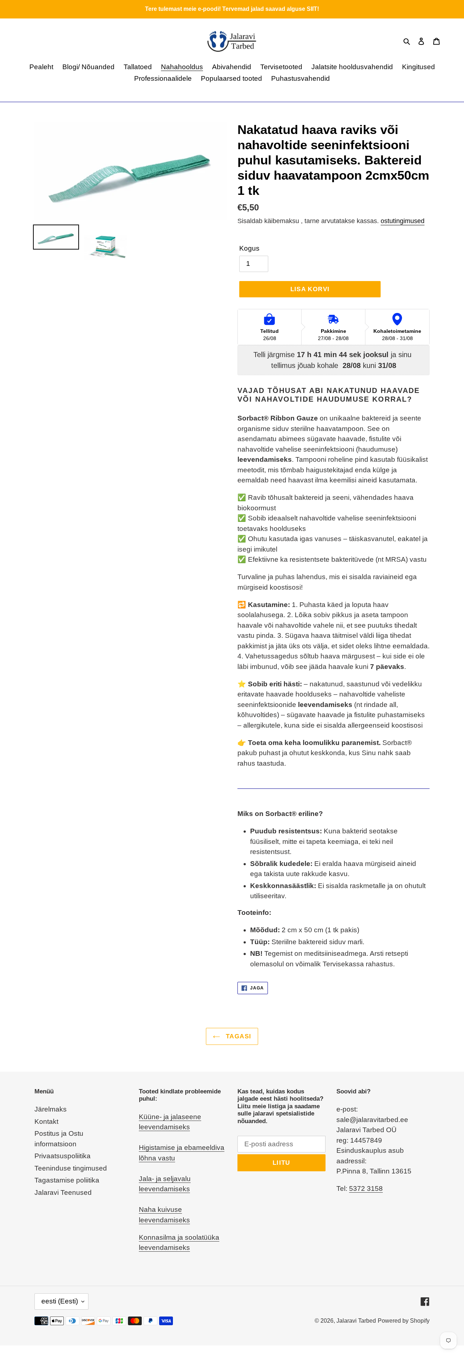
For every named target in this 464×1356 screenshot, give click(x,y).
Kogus (249, 248)
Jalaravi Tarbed (356, 1321)
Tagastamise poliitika (66, 1180)
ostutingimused (402, 221)
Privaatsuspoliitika (62, 1156)
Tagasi (238, 1036)
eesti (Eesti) (59, 1301)
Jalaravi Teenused (63, 1192)
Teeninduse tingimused (70, 1168)
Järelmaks (50, 1109)
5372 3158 (366, 1188)
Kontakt (46, 1121)
